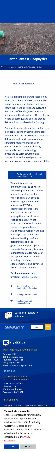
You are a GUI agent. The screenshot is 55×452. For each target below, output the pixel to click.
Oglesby (25, 277)
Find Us (11, 371)
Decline (28, 446)
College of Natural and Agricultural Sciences (14, 327)
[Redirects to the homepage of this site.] (2, 67)
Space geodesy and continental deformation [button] (27, 287)
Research (12, 67)
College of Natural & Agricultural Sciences (25, 405)
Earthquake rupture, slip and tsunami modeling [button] (29, 175)
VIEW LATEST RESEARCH (23, 83)
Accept (11, 446)
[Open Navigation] (48, 327)
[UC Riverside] (10, 315)
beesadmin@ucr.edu (21, 365)
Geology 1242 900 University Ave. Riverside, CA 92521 (13, 357)
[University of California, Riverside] (14, 346)
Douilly (33, 277)
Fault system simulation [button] (27, 294)
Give (37, 327)
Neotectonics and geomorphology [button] (24, 302)
